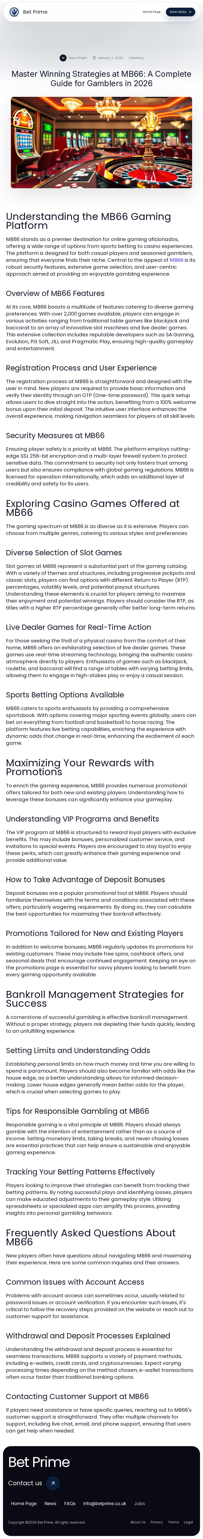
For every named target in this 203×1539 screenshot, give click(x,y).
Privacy (157, 1522)
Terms (173, 1522)
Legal (188, 1522)
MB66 (176, 260)
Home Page (24, 1503)
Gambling (136, 58)
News (50, 1503)
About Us (138, 1522)
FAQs (70, 1503)
